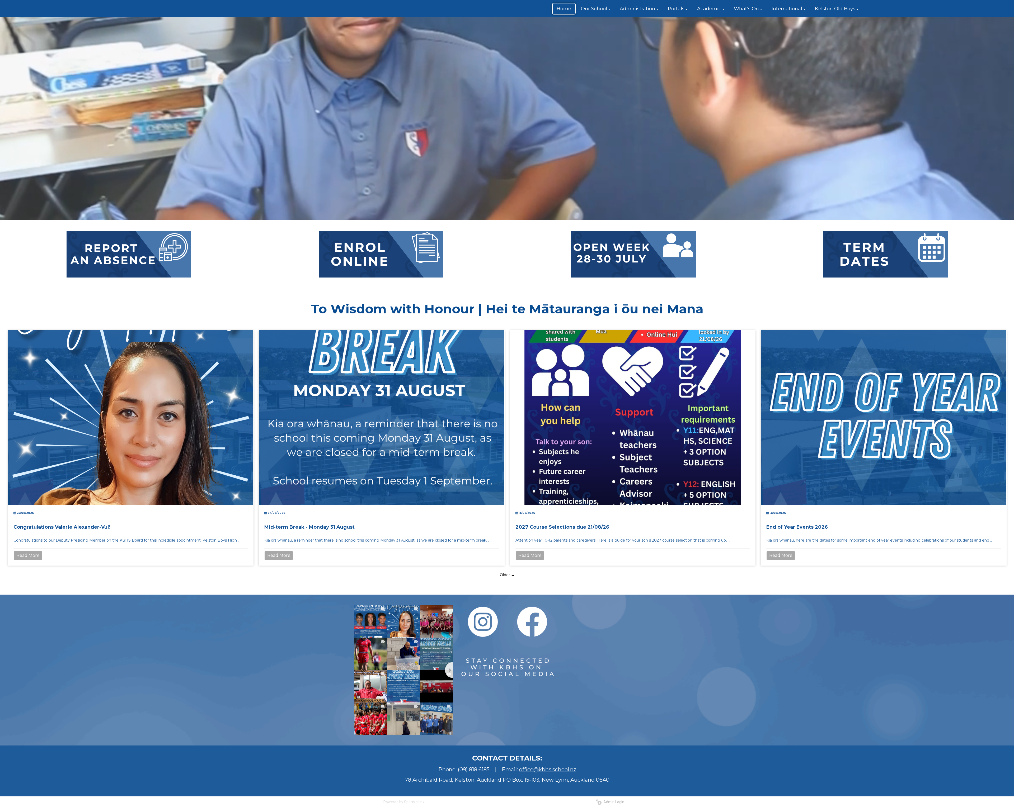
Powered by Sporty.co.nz (404, 802)
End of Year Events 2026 (797, 527)
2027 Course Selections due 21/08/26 (562, 527)
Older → (507, 574)
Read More (28, 555)
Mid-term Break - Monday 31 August (309, 527)
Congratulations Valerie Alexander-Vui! (61, 527)
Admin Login (613, 802)
